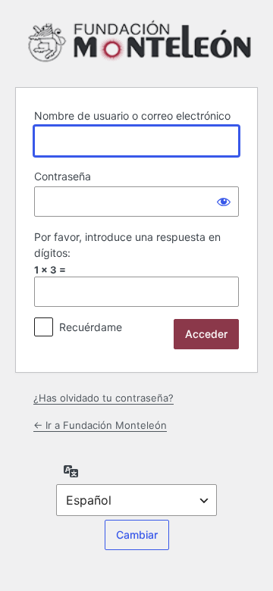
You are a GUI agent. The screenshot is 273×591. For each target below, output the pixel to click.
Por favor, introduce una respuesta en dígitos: (127, 244)
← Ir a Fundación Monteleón (100, 425)
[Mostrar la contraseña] (224, 201)
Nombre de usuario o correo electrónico (132, 115)
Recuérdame (90, 327)
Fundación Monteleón (140, 41)
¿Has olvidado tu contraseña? (103, 398)
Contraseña (62, 176)
